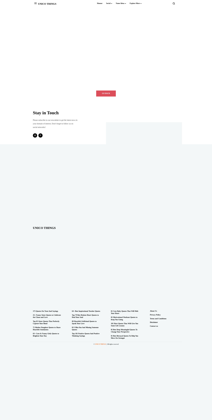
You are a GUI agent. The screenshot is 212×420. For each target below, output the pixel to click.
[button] (173, 3)
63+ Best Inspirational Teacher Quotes (86, 311)
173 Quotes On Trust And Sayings (45, 311)
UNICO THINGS (100, 344)
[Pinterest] (40, 135)
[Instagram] (35, 135)
